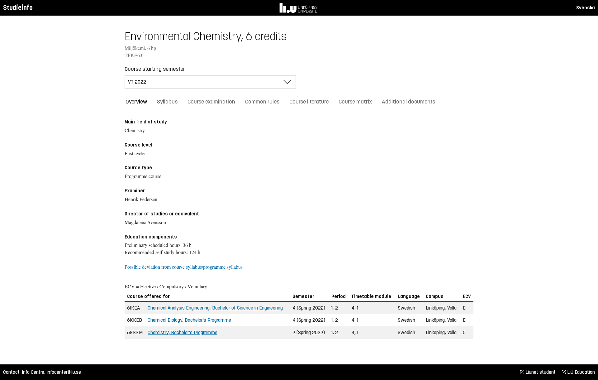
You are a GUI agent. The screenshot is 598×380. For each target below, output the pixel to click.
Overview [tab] (136, 101)
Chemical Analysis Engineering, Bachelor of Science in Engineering (215, 308)
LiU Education (580, 372)
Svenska (585, 8)
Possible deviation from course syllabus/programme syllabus (184, 266)
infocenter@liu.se (64, 372)
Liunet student (540, 372)
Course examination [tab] (211, 101)
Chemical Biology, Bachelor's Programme (189, 320)
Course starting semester (155, 68)
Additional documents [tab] (408, 101)
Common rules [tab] (262, 101)
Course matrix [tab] (355, 101)
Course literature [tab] (309, 101)
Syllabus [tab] (167, 101)
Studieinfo (18, 7)
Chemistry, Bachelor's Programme (182, 332)
